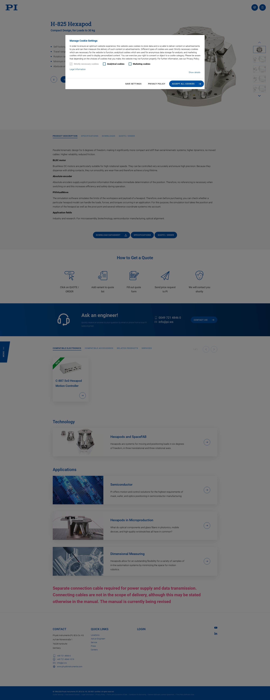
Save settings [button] (133, 84)
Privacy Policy (156, 84)
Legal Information (78, 69)
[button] (186, 84)
